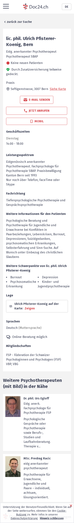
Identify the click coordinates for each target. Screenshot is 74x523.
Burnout (16, 277)
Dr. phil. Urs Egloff (36, 398)
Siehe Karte (58, 89)
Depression (50, 277)
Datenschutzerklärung (24, 518)
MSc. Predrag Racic (37, 458)
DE (66, 6)
